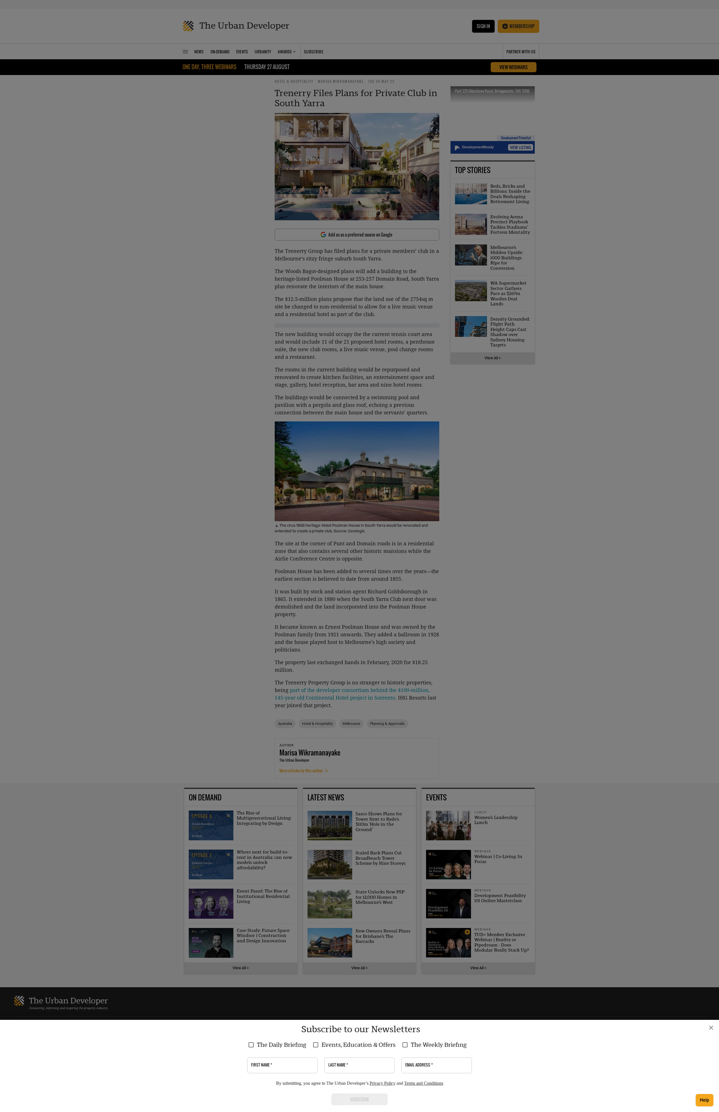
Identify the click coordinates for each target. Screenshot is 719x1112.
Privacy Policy (382, 1083)
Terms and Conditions (423, 1083)
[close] (711, 1027)
